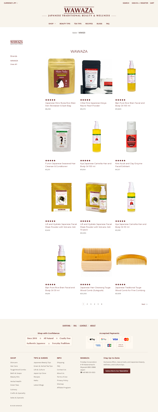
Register (144, 3)
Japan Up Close (40, 373)
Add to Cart (61, 78)
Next (144, 304)
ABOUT (93, 326)
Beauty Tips (65, 23)
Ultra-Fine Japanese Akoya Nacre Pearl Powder (93, 104)
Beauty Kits (15, 377)
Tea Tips (77, 23)
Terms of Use (62, 377)
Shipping (60, 362)
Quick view (61, 74)
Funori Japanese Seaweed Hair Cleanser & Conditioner (60, 165)
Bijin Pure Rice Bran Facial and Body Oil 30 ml (60, 289)
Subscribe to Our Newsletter (117, 371)
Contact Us (61, 370)
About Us (60, 373)
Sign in (135, 3)
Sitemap (60, 384)
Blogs (99, 23)
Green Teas (14, 385)
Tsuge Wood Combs (18, 370)
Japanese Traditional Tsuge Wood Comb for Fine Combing (130, 289)
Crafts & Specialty (17, 393)
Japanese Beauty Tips (42, 362)
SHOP (51, 23)
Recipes (89, 23)
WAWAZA (14, 61)
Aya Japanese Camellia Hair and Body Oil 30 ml (130, 225)
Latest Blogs (39, 385)
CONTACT (83, 326)
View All (13, 64)
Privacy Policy (62, 380)
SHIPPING (67, 326)
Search (126, 3)
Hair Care (14, 366)
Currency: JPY (10, 3)
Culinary (13, 390)
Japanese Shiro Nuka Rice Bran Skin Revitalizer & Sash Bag (60, 104)
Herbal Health (15, 381)
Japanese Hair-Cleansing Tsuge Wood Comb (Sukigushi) (95, 289)
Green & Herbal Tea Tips (43, 366)
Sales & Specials (17, 398)
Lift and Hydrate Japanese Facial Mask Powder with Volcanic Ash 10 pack (96, 227)
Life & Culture (39, 370)
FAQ (107, 23)
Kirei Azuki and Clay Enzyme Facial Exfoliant (128, 165)
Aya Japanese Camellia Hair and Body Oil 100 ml (95, 165)
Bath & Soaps (16, 373)
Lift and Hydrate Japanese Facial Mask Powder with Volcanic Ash (61, 225)
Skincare (13, 362)
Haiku (36, 380)
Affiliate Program (64, 388)
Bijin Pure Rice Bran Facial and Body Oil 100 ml (130, 104)
